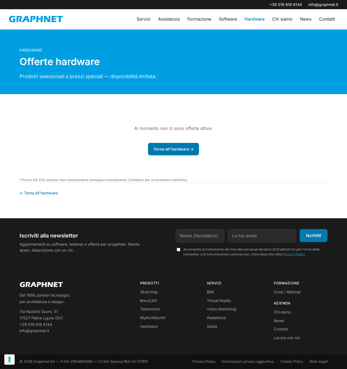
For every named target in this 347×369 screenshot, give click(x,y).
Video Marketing (221, 309)
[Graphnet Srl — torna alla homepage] (36, 19)
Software (228, 19)
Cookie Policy (291, 361)
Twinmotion (150, 309)
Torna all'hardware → (173, 149)
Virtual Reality (219, 300)
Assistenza (169, 19)
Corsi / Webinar (287, 292)
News (305, 19)
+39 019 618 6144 (285, 4)
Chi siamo (282, 19)
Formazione (199, 19)
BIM (210, 292)
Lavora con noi (287, 337)
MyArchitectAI (153, 317)
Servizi (143, 19)
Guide (212, 326)
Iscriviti (313, 235)
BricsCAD (148, 300)
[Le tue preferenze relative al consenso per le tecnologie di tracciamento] (9, 359)
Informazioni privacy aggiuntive (248, 361)
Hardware (255, 19)
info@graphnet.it (323, 4)
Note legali (318, 361)
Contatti (327, 19)
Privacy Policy (294, 254)
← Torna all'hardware (39, 193)
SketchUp (149, 292)
